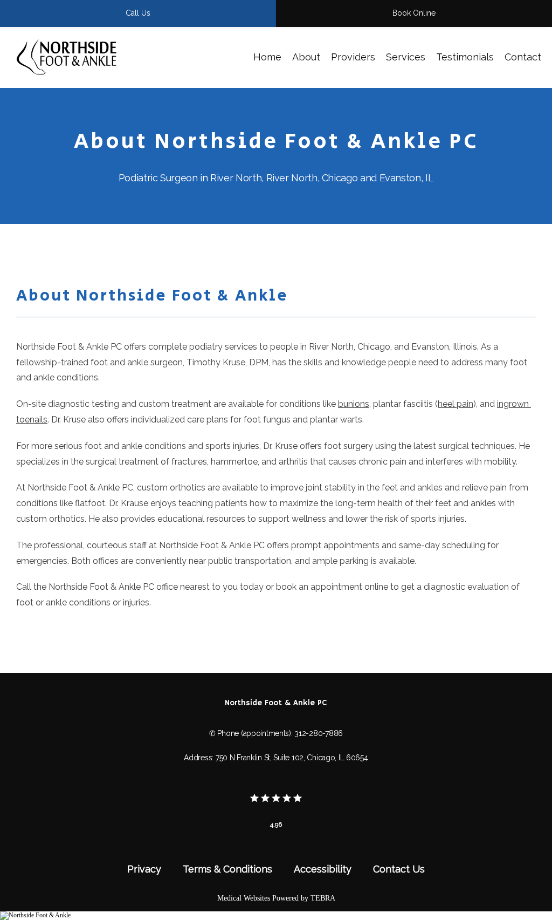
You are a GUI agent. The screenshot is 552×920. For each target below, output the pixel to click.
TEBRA (322, 898)
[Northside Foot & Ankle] (35, 915)
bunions (353, 404)
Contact (523, 57)
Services (405, 57)
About (306, 57)
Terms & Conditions (227, 869)
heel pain (455, 404)
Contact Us (399, 869)
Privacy (144, 869)
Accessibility (322, 869)
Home (267, 57)
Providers (353, 57)
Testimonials (465, 57)
